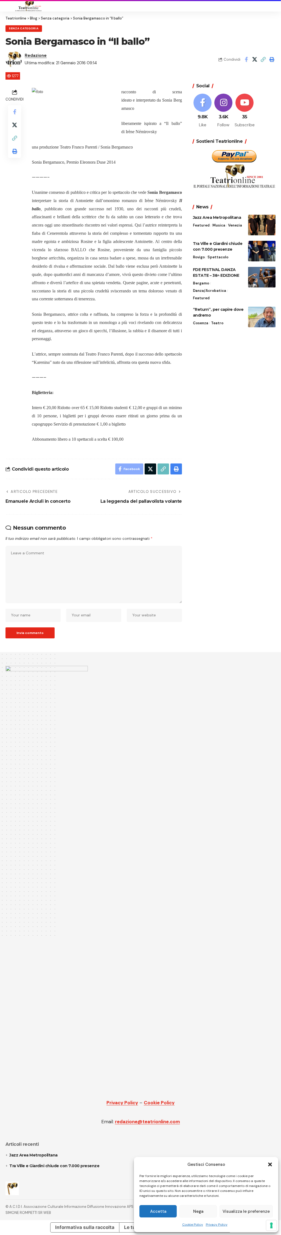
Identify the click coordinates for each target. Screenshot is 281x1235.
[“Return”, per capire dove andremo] (262, 317)
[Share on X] (254, 59)
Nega (198, 1211)
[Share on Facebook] (246, 59)
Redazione (36, 55)
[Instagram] (223, 111)
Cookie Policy (192, 1224)
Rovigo (199, 257)
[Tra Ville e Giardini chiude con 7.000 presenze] (262, 251)
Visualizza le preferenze (246, 1211)
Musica (218, 225)
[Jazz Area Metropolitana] (262, 225)
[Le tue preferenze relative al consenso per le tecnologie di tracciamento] (271, 1225)
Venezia (235, 225)
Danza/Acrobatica (209, 290)
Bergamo (201, 283)
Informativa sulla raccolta (84, 1227)
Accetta (158, 1211)
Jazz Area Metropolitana (217, 217)
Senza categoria (24, 28)
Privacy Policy (216, 1224)
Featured (201, 225)
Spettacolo (217, 257)
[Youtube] (245, 111)
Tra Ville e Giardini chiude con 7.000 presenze (54, 1165)
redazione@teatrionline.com (147, 1122)
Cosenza (200, 323)
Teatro (217, 323)
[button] (270, 1164)
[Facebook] (202, 111)
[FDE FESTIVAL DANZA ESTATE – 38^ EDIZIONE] (262, 277)
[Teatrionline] (28, 6)
